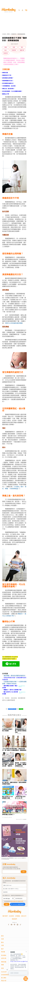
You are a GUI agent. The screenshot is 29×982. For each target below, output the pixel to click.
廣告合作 (23, 916)
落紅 (22, 47)
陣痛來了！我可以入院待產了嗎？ (12, 689)
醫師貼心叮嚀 (5, 94)
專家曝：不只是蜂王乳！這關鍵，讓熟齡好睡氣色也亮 (20, 764)
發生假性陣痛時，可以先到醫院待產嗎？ (12, 91)
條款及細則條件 (14, 901)
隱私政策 (21, 901)
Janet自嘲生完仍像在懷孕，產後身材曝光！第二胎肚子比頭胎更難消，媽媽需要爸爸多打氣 (14, 750)
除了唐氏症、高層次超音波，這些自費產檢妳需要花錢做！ (14, 783)
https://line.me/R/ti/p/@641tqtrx (18, 961)
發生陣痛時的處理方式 (7, 83)
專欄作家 (22, 50)
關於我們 (5, 916)
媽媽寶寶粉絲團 (12, 708)
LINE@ (21, 708)
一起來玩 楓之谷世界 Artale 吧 (20, 797)
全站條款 (11, 916)
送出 (24, 871)
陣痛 (6, 47)
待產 (14, 47)
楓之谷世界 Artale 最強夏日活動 (7, 797)
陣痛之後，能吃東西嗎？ (8, 88)
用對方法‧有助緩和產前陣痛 (13, 323)
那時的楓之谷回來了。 (8, 814)
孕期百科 (13, 34)
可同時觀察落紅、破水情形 (9, 85)
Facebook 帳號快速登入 (18, 904)
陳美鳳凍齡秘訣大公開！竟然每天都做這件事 (20, 730)
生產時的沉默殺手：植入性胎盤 (8, 729)
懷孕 (8, 34)
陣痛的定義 (5, 72)
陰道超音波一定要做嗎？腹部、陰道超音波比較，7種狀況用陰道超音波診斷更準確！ (8, 764)
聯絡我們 (14, 919)
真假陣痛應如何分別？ (7, 80)
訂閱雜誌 (17, 916)
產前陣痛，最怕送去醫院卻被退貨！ (15, 675)
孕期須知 (14, 50)
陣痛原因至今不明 (6, 75)
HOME (4, 34)
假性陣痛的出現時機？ (7, 78)
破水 (6, 50)
